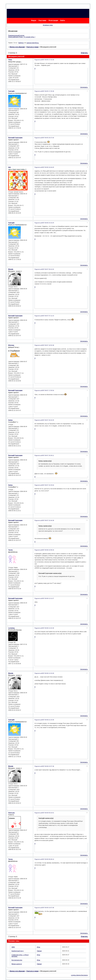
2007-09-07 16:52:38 (48, 345)
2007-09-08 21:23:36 (48, 719)
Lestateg (11, 628)
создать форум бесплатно (79, 975)
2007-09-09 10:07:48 (48, 907)
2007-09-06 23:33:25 (48, 222)
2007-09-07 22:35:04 (48, 485)
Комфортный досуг (18, 951)
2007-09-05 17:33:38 (48, 59)
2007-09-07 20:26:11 (48, 455)
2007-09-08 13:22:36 (48, 628)
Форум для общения (17, 47)
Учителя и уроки (32, 47)
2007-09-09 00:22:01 (48, 812)
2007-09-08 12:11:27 (48, 598)
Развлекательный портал (16, 35)
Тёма (10, 60)
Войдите (21, 42)
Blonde (10, 269)
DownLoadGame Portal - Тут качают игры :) (21, 37)
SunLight (11, 91)
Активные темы (48, 25)
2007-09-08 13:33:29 (48, 673)
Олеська (11, 813)
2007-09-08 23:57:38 (48, 766)
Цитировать (84, 87)
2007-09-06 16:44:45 (48, 167)
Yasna (10, 550)
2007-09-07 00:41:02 (48, 269)
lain (9, 167)
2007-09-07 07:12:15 (48, 315)
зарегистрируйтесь (33, 42)
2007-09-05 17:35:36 (48, 91)
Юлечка (11, 345)
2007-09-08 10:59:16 (48, 550)
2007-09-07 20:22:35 (48, 420)
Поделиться (38, 59)
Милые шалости (17, 964)
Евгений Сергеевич (15, 138)
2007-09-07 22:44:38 (48, 520)
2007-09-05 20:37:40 (48, 137)
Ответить (84, 53)
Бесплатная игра (17, 960)
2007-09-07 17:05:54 (48, 390)
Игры (38, 947)
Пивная (39, 951)
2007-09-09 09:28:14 (48, 859)
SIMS (13, 947)
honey (10, 420)
